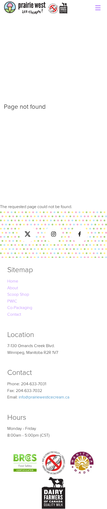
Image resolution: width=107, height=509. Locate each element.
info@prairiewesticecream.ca (44, 397)
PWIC (12, 301)
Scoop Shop (18, 294)
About (12, 288)
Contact (14, 314)
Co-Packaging (19, 307)
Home (12, 281)
